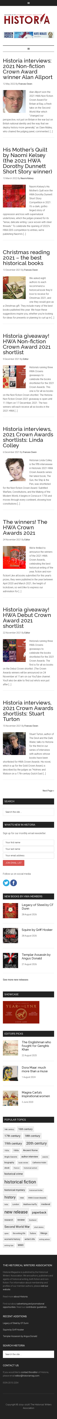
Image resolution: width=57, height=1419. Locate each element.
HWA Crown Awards (37, 1198)
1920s (6, 1151)
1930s (16, 1150)
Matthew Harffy (30, 1204)
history (10, 1197)
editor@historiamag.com (27, 1375)
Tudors (33, 1233)
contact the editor (29, 1372)
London (15, 1204)
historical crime (13, 1173)
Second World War (17, 1227)
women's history (12, 1239)
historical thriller (36, 1190)
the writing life (19, 1233)
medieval (45, 1204)
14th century (9, 1129)
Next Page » (48, 790)
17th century (12, 1136)
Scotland (32, 1220)
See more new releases (15, 979)
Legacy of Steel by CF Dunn (16, 1323)
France (16, 1168)
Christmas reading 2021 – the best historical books (26, 257)
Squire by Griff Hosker (37, 930)
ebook (6, 1168)
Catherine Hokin (39, 1163)
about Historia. (21, 1296)
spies (6, 1233)
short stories (38, 1227)
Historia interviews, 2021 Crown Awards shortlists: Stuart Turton (28, 710)
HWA (22, 1198)
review (21, 1219)
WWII (21, 1245)
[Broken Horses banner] (28, 37)
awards (45, 1157)
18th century (32, 1135)
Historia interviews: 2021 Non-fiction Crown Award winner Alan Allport (28, 68)
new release (16, 1212)
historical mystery (14, 1189)
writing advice (44, 1239)
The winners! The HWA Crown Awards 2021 (25, 527)
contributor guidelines (36, 1307)
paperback (39, 1212)
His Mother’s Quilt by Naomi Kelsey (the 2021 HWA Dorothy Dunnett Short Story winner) (27, 160)
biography (9, 1162)
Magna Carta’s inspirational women (36, 1094)
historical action (30, 1168)
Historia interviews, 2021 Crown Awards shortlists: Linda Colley (28, 437)
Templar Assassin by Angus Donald (36, 956)
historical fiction (20, 1181)
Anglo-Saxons (10, 1157)
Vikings (43, 1233)
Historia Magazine (28, 19)
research (8, 1220)
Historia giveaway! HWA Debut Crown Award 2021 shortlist (27, 617)
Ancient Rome (30, 1150)
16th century (25, 1129)
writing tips (8, 1245)
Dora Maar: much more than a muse (35, 1069)
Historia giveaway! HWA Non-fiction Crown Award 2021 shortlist (27, 344)
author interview (29, 1156)
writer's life (30, 1239)
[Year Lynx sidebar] (21, 1022)
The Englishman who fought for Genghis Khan (36, 1045)
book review (23, 1163)
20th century (36, 1143)
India (6, 1204)
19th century (13, 1143)
